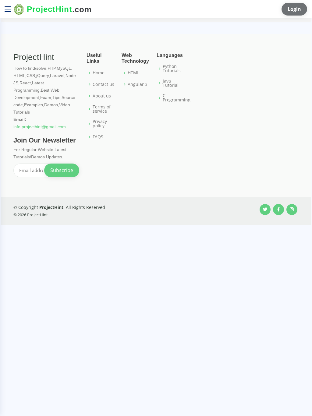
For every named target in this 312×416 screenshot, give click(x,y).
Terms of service (102, 109)
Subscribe (61, 170)
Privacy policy (100, 123)
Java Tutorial (171, 83)
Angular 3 (137, 84)
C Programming (176, 97)
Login (294, 9)
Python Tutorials (172, 68)
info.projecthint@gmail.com (39, 126)
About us (102, 96)
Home (99, 73)
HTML (133, 73)
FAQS (98, 137)
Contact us (103, 84)
